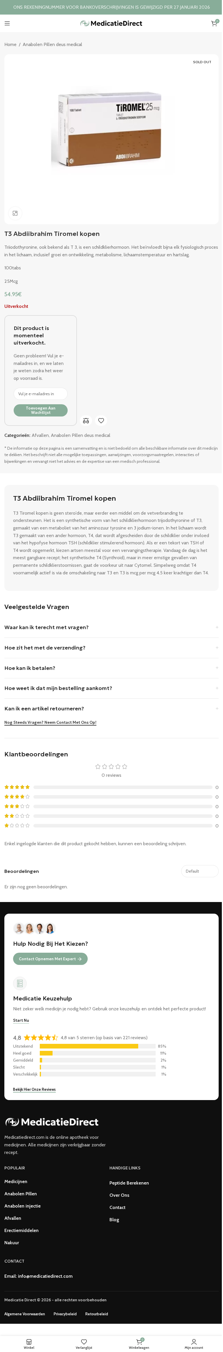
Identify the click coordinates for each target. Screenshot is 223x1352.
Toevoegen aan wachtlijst (40, 410)
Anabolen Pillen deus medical (52, 44)
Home (10, 44)
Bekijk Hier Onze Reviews (34, 1089)
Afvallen (40, 435)
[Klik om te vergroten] (15, 213)
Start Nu (21, 1020)
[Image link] (52, 1121)
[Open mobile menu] (7, 23)
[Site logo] (111, 23)
